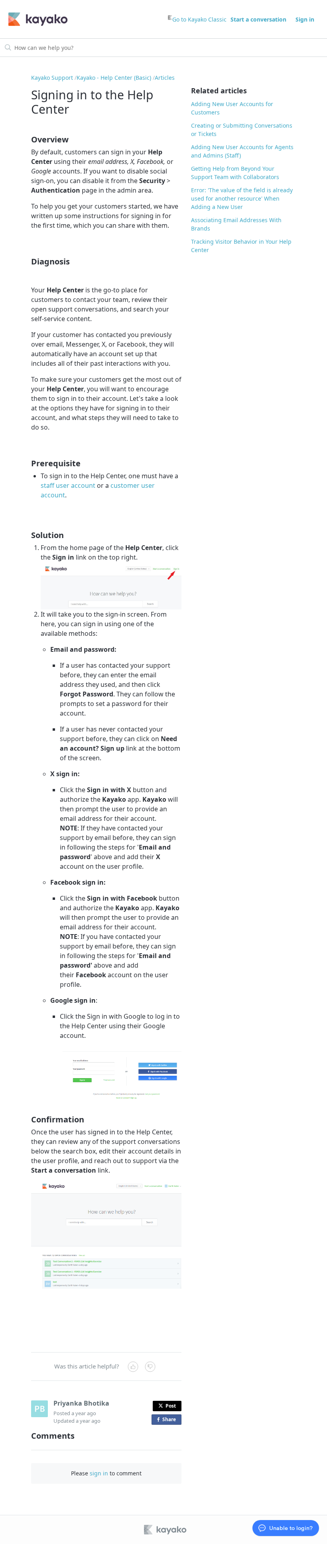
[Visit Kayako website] (166, 1529)
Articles (165, 77)
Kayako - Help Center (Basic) (114, 77)
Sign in (304, 19)
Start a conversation (258, 19)
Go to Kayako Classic (199, 19)
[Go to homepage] (38, 19)
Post (170, 1405)
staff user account (68, 485)
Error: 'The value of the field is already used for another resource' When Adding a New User (242, 198)
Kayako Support (52, 77)
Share (170, 1420)
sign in (99, 1473)
